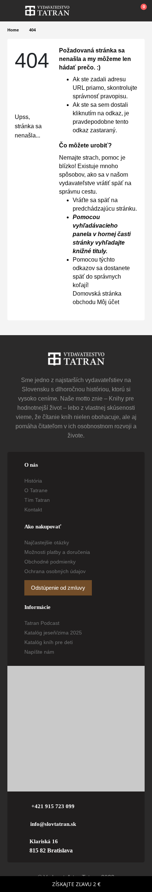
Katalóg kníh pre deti (48, 642)
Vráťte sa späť (92, 200)
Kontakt (33, 510)
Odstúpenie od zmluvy (58, 588)
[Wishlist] (123, 11)
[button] (16, 10)
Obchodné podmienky (50, 562)
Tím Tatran (37, 500)
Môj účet (108, 302)
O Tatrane (36, 490)
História (33, 481)
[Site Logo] (47, 11)
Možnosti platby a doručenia (57, 552)
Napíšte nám (39, 652)
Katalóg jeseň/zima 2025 (53, 633)
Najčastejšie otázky (46, 542)
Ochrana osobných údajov (55, 571)
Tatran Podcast (41, 623)
